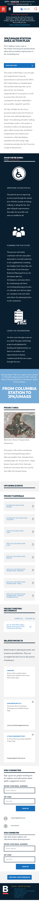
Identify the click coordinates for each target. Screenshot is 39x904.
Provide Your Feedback (19, 877)
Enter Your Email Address (16, 786)
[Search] (35, 9)
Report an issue (21, 886)
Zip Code (7, 797)
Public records (20, 893)
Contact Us (18, 897)
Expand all (18, 618)
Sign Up (25, 808)
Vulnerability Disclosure (24, 891)
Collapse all (30, 618)
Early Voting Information (19, 25)
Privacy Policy (20, 889)
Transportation (15, 160)
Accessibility (19, 895)
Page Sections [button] (11, 65)
